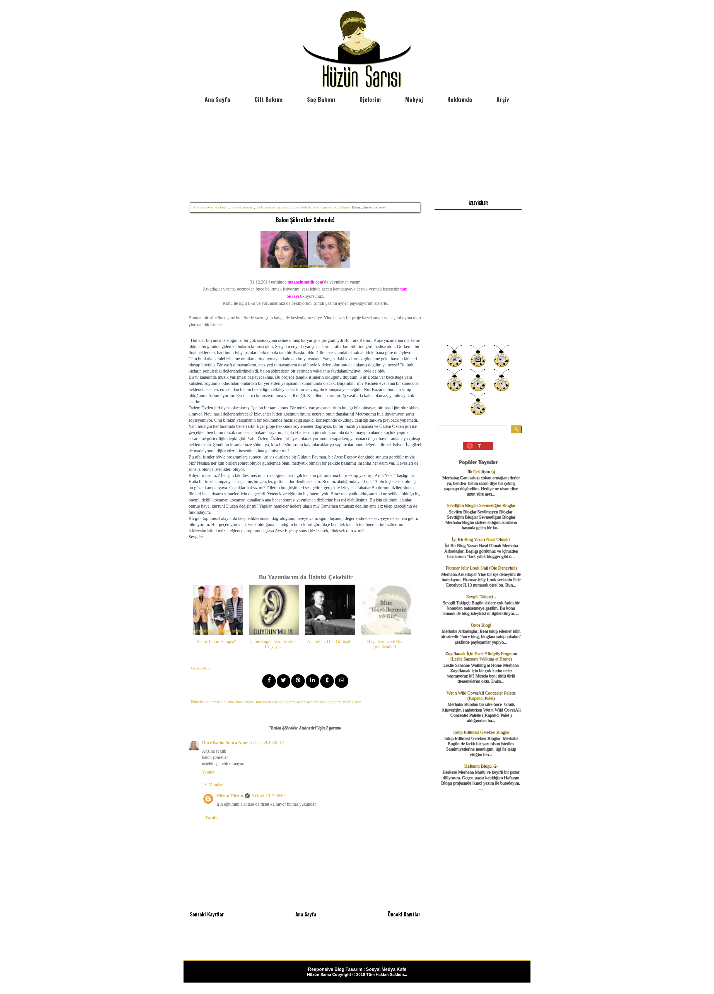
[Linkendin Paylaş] (312, 681)
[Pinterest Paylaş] (298, 681)
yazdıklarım (341, 207)
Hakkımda (459, 99)
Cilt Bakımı (269, 99)
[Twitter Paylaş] (283, 681)
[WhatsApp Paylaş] (341, 681)
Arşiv (502, 99)
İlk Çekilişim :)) (481, 471)
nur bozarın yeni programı (273, 207)
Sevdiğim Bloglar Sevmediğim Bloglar (481, 505)
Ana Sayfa (217, 99)
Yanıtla (208, 772)
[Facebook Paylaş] (269, 681)
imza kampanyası (242, 207)
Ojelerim (370, 99)
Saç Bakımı (321, 99)
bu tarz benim (219, 207)
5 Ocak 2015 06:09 (269, 795)
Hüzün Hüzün (229, 795)
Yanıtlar (216, 784)
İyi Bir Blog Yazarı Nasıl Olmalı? (481, 539)
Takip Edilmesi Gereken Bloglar (480, 732)
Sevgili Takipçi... (481, 596)
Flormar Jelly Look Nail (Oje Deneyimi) (481, 567)
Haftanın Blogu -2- (481, 765)
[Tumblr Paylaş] (327, 681)
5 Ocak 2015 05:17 (267, 742)
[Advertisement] (357, 148)
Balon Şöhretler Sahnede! (305, 219)
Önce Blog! (481, 625)
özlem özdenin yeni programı (312, 207)
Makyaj (414, 99)
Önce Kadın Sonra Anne (225, 742)
